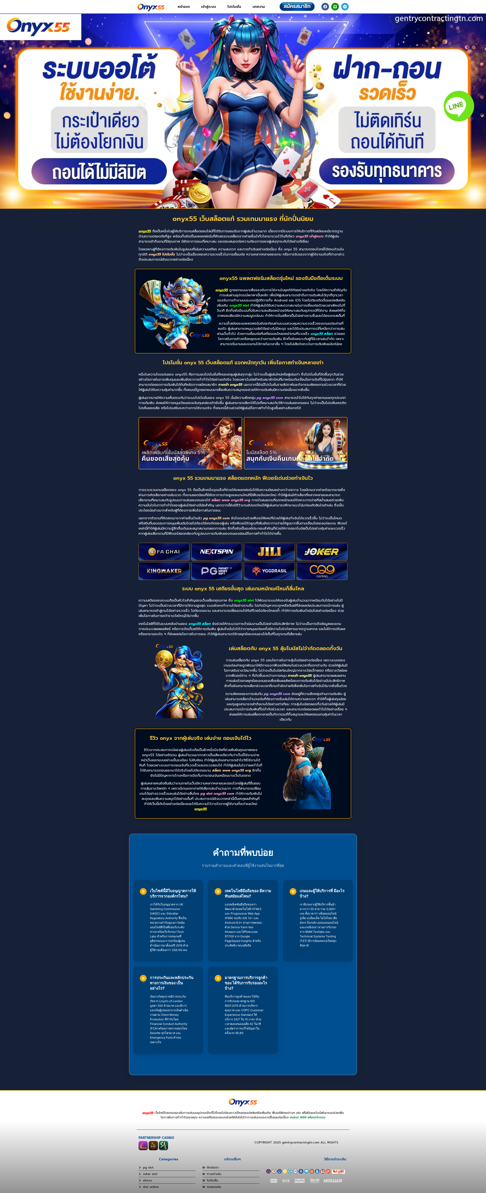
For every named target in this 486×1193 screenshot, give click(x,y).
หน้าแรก (184, 6)
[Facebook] (325, 6)
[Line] (335, 6)
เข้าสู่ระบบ (208, 6)
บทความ (258, 6)
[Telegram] (345, 6)
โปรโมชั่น (234, 6)
